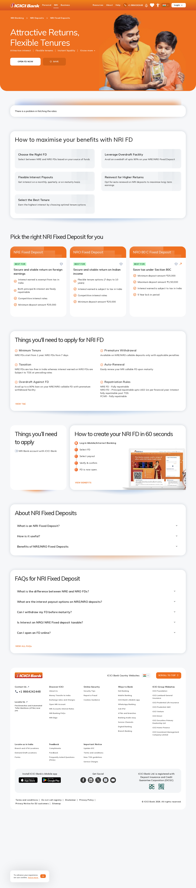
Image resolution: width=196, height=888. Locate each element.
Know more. (33, 877)
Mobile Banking (125, 695)
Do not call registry (51, 800)
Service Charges (91, 762)
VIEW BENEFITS (83, 482)
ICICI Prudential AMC (162, 707)
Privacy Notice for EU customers (32, 803)
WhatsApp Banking (127, 704)
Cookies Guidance (92, 700)
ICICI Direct (157, 716)
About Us (53, 691)
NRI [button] (56, 5)
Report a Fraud (90, 695)
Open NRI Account (57, 704)
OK (43, 876)
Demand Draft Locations (26, 753)
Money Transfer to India (60, 695)
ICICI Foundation (160, 691)
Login (177, 5)
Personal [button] (46, 5)
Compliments (55, 748)
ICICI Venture (158, 711)
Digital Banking (125, 726)
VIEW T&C (20, 404)
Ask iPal (121, 709)
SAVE (56, 61)
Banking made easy (127, 718)
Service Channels (125, 722)
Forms (18, 757)
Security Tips (89, 691)
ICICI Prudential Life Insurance (166, 702)
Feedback (53, 753)
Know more (86, 50)
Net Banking (123, 691)
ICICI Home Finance (161, 727)
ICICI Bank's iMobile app (129, 700)
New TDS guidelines (93, 757)
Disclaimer (70, 800)
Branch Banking (125, 731)
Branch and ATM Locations (27, 748)
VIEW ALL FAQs (23, 646)
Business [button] (65, 5)
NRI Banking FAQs (57, 713)
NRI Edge (53, 718)
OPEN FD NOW (25, 61)
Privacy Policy (86, 800)
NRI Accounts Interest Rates (61, 709)
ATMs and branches (127, 713)
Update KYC (89, 748)
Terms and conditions (93, 753)
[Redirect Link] (180, 264)
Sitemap (56, 803)
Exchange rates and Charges (62, 700)
